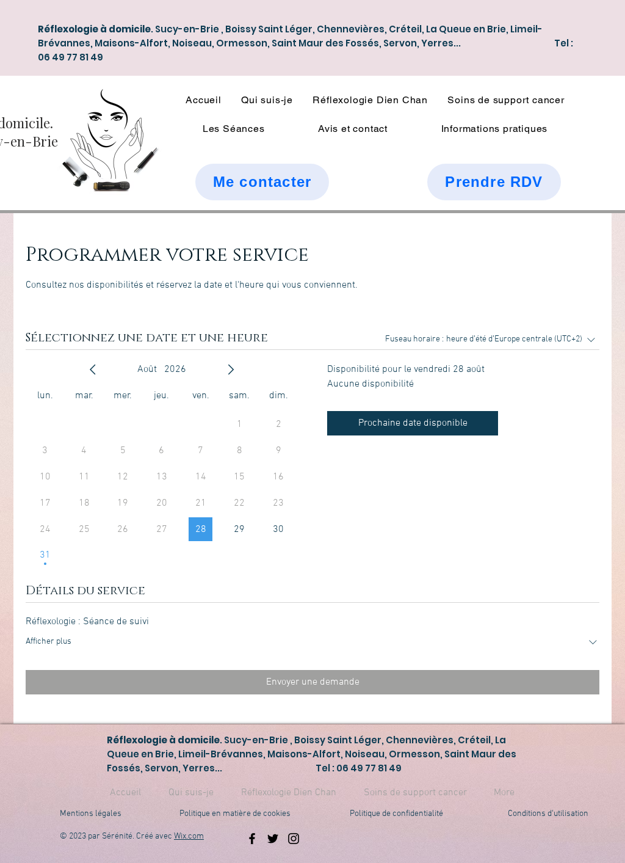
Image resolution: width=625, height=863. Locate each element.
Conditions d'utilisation (548, 814)
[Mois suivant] (230, 369)
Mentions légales (90, 814)
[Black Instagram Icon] (293, 838)
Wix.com (189, 836)
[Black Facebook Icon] (252, 838)
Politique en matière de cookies (235, 814)
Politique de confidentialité (396, 814)
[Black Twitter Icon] (273, 838)
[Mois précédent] (92, 369)
